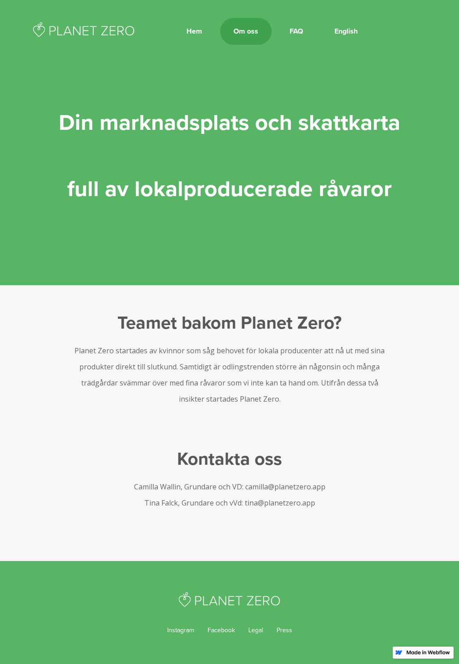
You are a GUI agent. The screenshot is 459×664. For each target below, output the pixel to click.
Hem (194, 31)
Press (284, 630)
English (346, 31)
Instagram (180, 630)
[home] (84, 27)
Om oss (246, 31)
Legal (255, 630)
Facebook (221, 630)
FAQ (296, 31)
